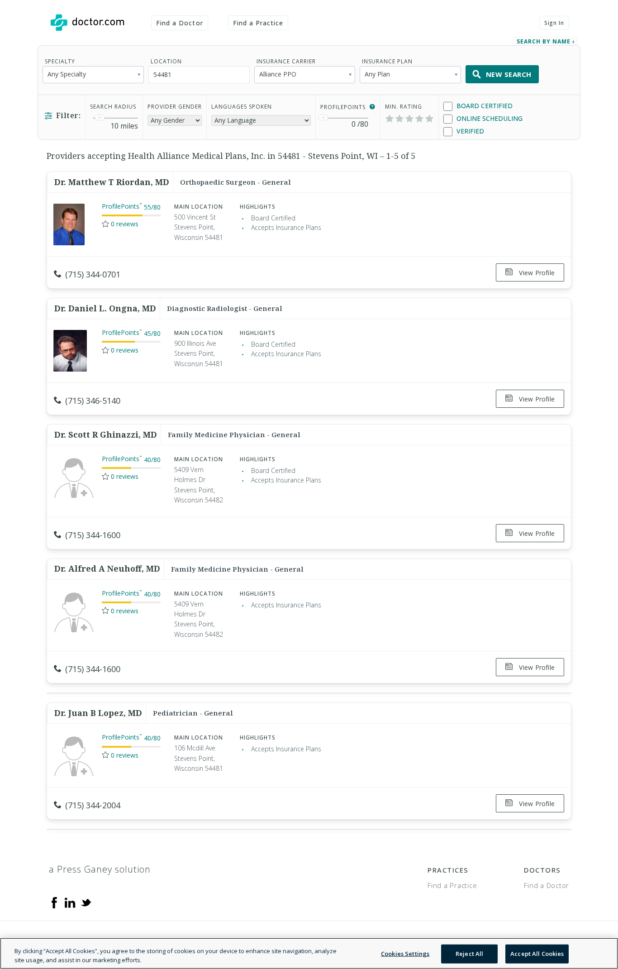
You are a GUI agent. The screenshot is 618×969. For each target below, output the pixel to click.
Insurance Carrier (286, 61)
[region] (309, 953)
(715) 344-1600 (92, 535)
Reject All (469, 954)
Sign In (554, 23)
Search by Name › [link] (546, 41)
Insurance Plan (387, 61)
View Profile (536, 272)
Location (166, 61)
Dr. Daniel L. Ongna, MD (105, 308)
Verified (469, 131)
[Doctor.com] (87, 23)
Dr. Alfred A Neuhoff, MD (107, 568)
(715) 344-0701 (92, 274)
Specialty (60, 61)
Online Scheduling (489, 118)
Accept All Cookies (537, 954)
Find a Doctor (179, 23)
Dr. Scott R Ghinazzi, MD (105, 434)
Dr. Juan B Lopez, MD (98, 712)
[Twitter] (86, 902)
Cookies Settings (405, 954)
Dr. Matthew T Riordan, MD (111, 182)
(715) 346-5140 (92, 400)
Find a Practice (258, 23)
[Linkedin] (70, 902)
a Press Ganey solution (100, 869)
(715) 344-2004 (92, 805)
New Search (509, 74)
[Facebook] (54, 902)
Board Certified (484, 105)
